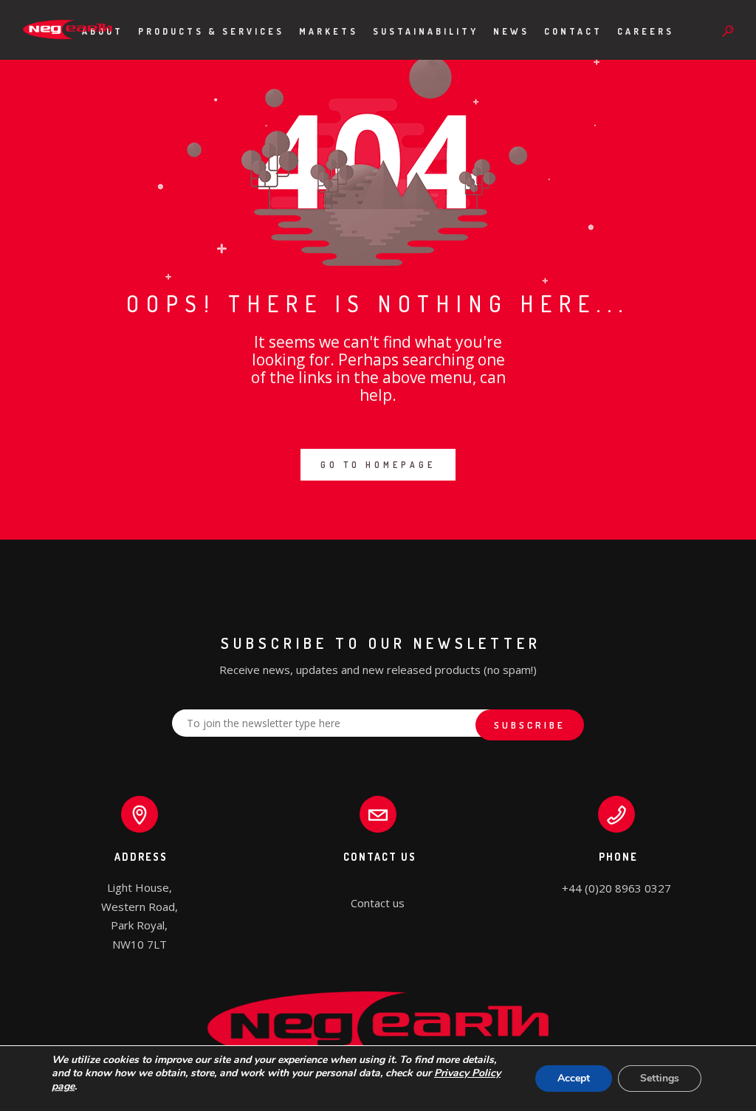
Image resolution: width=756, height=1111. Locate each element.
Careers (645, 31)
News (511, 31)
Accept (573, 1078)
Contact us (378, 902)
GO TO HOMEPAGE (378, 464)
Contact (573, 31)
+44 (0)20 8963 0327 (616, 888)
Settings (659, 1078)
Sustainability (425, 31)
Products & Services (211, 31)
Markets (328, 31)
